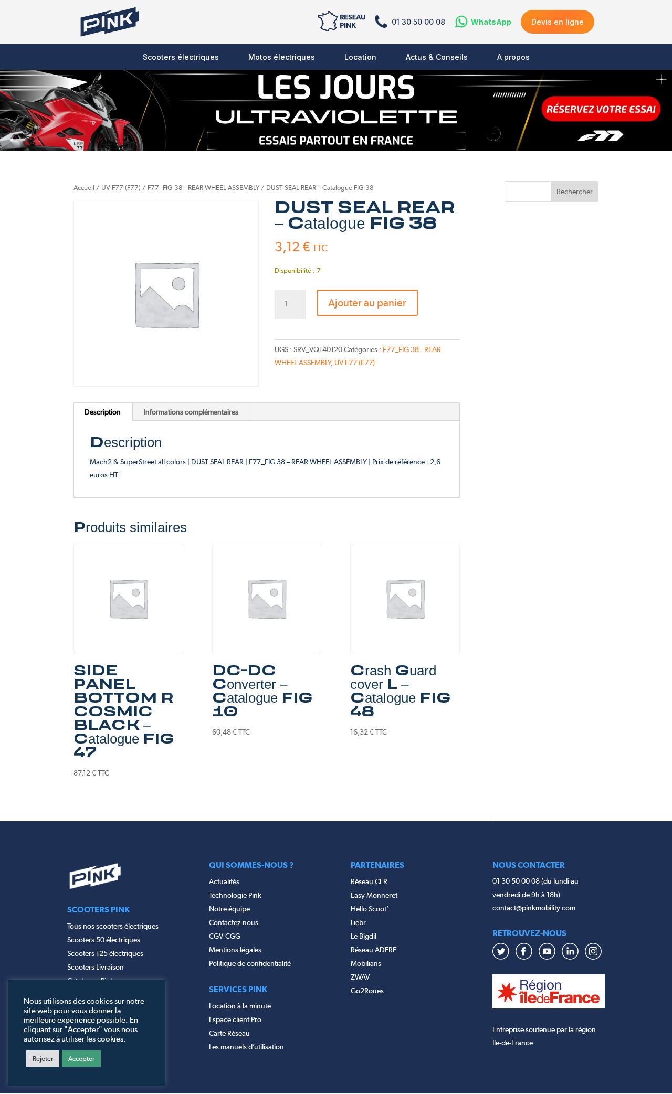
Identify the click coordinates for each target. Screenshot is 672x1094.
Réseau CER (369, 881)
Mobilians (366, 963)
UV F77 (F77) (121, 188)
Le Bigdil (363, 936)
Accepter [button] (81, 1059)
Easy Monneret (374, 895)
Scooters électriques (181, 56)
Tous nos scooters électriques (113, 926)
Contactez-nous (233, 922)
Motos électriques (281, 56)
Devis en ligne (557, 21)
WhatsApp (491, 21)
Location (360, 56)
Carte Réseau (229, 1033)
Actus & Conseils (437, 56)
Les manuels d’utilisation (246, 1047)
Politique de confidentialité (250, 963)
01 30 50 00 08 (418, 21)
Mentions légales (235, 950)
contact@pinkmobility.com (533, 908)
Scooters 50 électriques (103, 940)
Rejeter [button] (43, 1059)
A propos (513, 56)
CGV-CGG (224, 936)
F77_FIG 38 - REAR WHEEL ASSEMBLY (203, 188)
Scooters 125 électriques (105, 953)
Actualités (224, 881)
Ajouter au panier (367, 302)
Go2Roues (367, 990)
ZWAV (360, 977)
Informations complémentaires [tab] (191, 412)
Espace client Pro (235, 1019)
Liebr (358, 922)
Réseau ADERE (373, 950)
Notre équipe (229, 909)
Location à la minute (240, 1006)
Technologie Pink (235, 895)
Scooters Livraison (95, 967)
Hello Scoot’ (369, 909)
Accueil (84, 188)
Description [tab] (103, 412)
